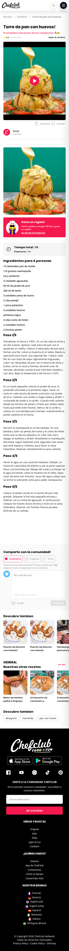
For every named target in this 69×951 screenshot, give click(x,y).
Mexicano (36, 914)
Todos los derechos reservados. (34, 939)
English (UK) (36, 901)
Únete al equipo (34, 874)
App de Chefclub (34, 865)
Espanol (36, 910)
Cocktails (34, 846)
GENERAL (22, 16)
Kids (34, 833)
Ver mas (62, 664)
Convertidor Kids (34, 878)
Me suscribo (34, 810)
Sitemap (51, 943)
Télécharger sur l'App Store (19, 760)
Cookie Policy (37, 943)
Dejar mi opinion (57, 37)
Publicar (58, 603)
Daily (34, 837)
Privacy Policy (20, 943)
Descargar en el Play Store (48, 760)
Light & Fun (34, 842)
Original (34, 829)
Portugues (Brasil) (36, 923)
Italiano (36, 918)
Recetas (7, 16)
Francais (36, 893)
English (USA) (36, 906)
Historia (34, 861)
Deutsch (36, 897)
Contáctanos (34, 869)
